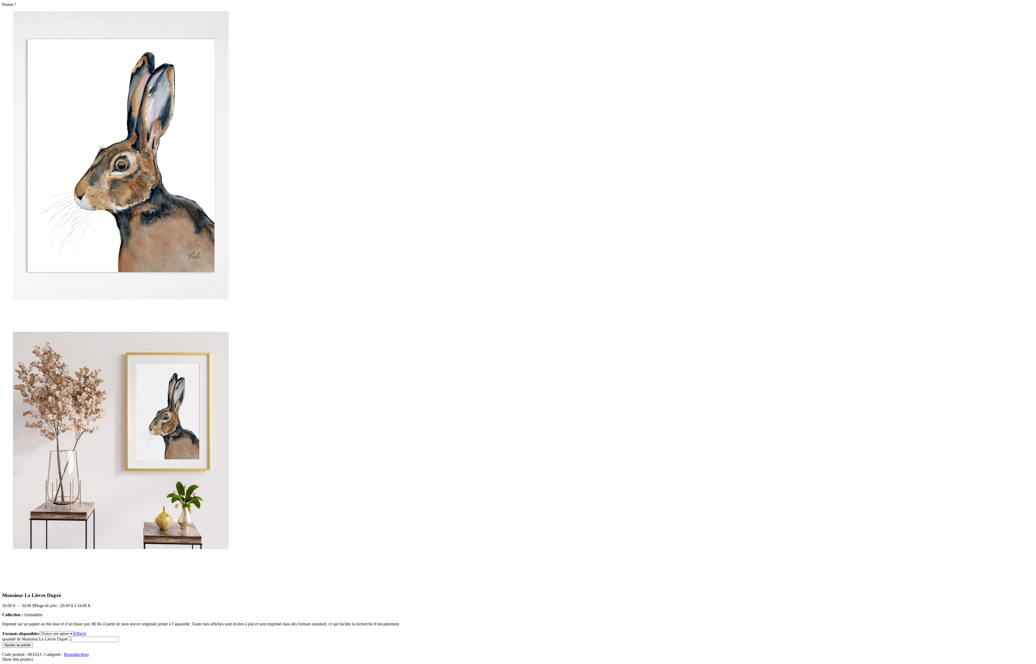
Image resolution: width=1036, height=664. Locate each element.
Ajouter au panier (17, 645)
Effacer (80, 633)
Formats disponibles (20, 633)
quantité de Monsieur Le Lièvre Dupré (35, 639)
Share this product (17, 659)
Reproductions (76, 654)
